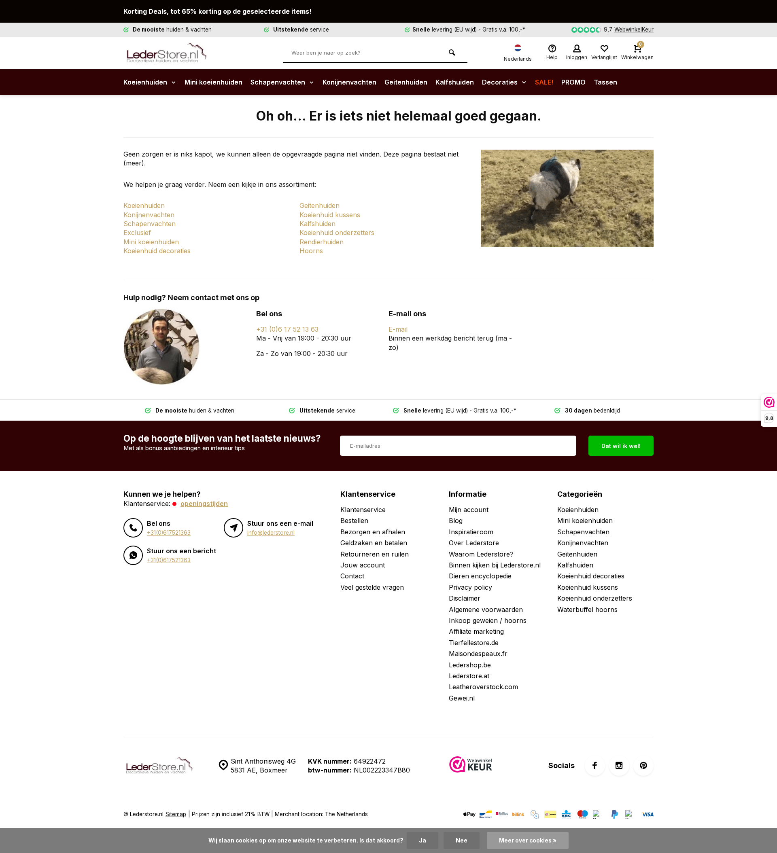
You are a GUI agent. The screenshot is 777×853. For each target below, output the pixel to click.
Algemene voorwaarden (486, 609)
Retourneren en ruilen (374, 554)
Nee (461, 840)
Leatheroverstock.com (483, 687)
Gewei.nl (462, 698)
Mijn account (468, 510)
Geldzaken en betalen (373, 543)
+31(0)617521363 (169, 532)
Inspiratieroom (471, 532)
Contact (352, 576)
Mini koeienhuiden (213, 82)
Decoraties (500, 82)
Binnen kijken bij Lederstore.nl (495, 565)
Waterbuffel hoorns (587, 609)
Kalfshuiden (454, 82)
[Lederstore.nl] (172, 53)
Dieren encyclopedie (480, 576)
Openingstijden (204, 504)
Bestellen (354, 520)
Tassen (605, 82)
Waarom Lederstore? (481, 554)
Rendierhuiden (321, 242)
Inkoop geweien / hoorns (487, 620)
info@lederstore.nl (271, 532)
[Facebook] (595, 766)
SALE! (544, 82)
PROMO (573, 82)
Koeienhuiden (146, 82)
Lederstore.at (469, 676)
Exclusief (137, 233)
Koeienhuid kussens (329, 215)
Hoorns (311, 251)
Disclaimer (464, 598)
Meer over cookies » (527, 840)
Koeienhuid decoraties (157, 251)
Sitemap (176, 814)
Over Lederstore (474, 543)
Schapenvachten (279, 82)
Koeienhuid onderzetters (336, 233)
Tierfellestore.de (474, 643)
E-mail (398, 329)
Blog (456, 520)
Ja (422, 840)
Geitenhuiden (405, 82)
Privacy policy (470, 587)
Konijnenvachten (349, 82)
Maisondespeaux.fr (478, 654)
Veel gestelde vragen (372, 587)
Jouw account (362, 565)
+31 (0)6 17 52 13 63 (287, 329)
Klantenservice (363, 510)
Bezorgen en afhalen (372, 532)
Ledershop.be (470, 665)
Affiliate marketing (476, 631)
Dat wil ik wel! (621, 445)
